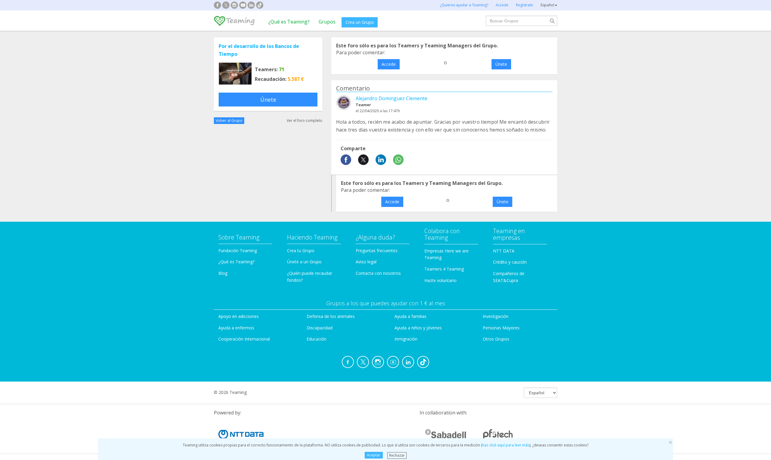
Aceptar (373, 455)
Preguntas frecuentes (377, 250)
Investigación (495, 316)
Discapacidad (319, 328)
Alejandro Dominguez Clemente (391, 98)
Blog (222, 273)
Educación (316, 339)
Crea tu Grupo (300, 250)
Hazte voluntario (440, 280)
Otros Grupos (496, 339)
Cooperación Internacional (244, 339)
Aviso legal (366, 262)
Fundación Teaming (237, 250)
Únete (268, 99)
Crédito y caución (510, 262)
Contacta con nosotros (378, 273)
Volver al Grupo (229, 120)
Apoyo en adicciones (238, 316)
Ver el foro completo (304, 120)
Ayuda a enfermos (236, 328)
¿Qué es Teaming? (289, 21)
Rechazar (397, 455)
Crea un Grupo (359, 22)
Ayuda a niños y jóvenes (418, 328)
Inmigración (406, 339)
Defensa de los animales (331, 316)
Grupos (327, 21)
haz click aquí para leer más (505, 445)
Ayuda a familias (410, 316)
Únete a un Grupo (304, 262)
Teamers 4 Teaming (444, 269)
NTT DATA (503, 251)
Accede (389, 64)
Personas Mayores (501, 328)
